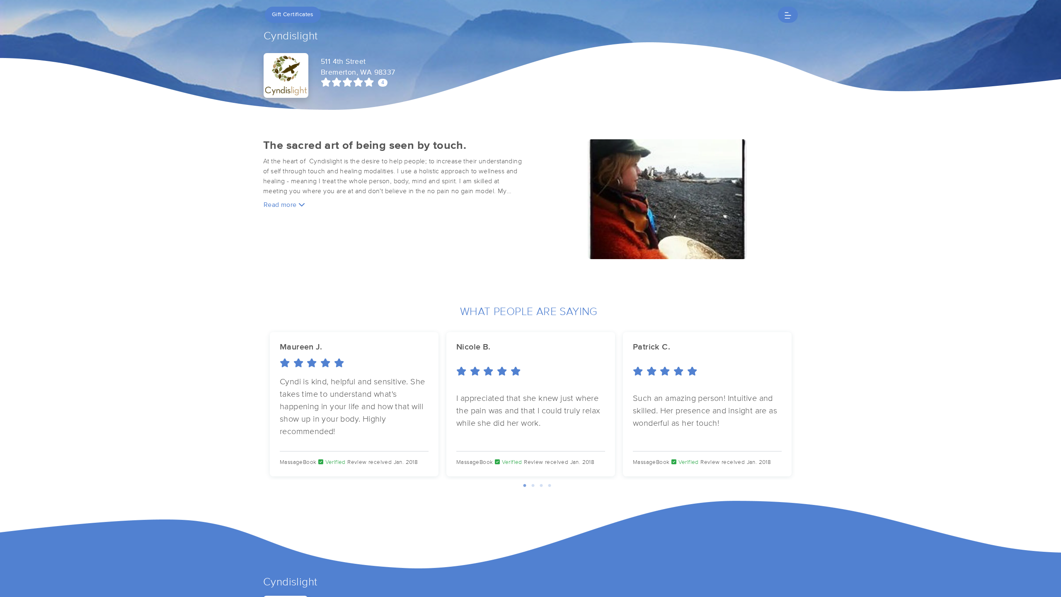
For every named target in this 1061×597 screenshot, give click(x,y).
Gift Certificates (293, 14)
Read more (281, 204)
